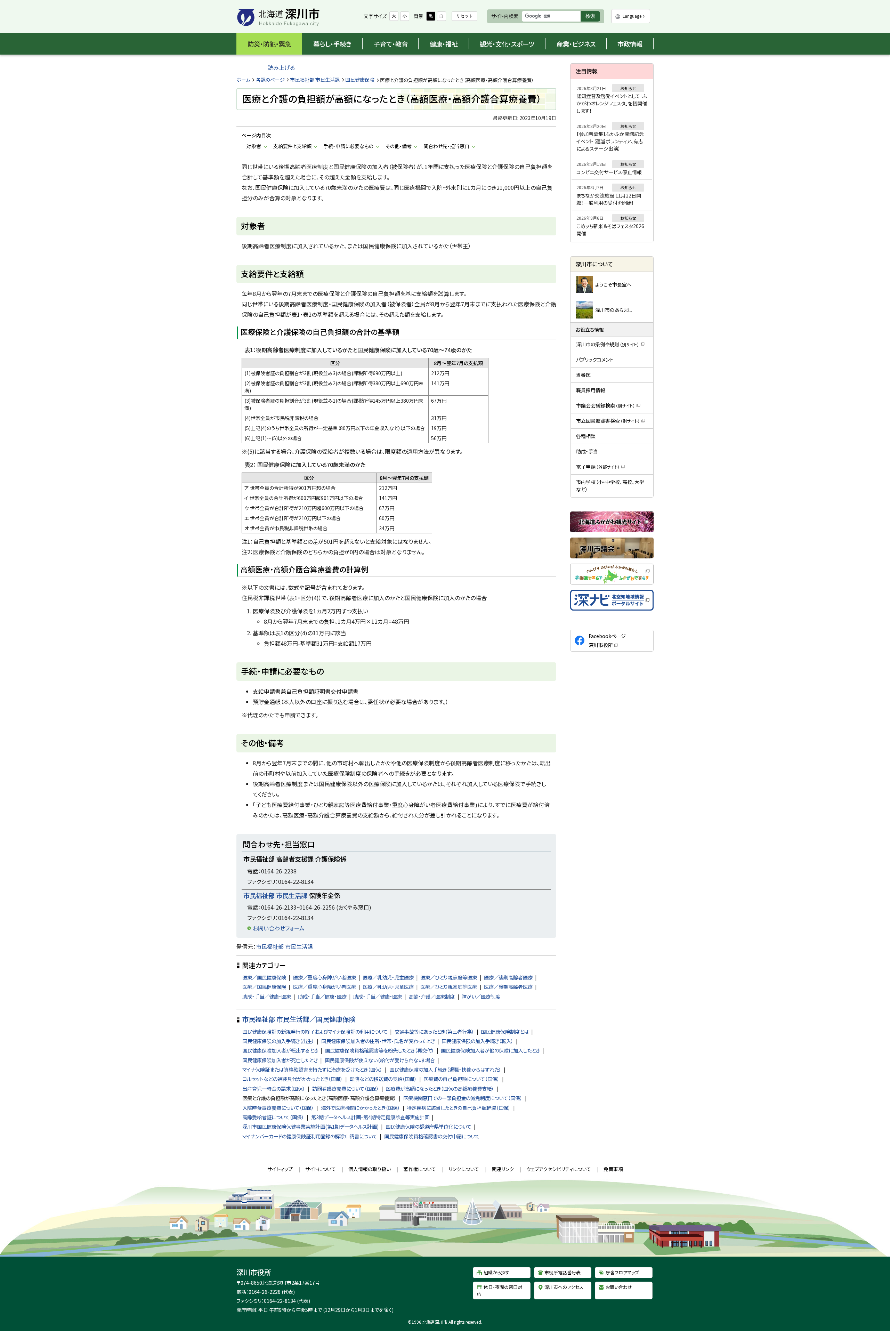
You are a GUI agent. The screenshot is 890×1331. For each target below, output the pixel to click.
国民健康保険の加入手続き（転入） (477, 1040)
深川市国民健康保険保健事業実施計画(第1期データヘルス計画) (310, 1126)
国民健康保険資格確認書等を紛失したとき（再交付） (379, 1050)
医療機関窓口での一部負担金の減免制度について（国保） (463, 1098)
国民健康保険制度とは (505, 1031)
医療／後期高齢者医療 (508, 977)
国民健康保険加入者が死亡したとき (280, 1060)
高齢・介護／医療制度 (431, 996)
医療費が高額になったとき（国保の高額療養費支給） (440, 1088)
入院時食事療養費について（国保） (278, 1107)
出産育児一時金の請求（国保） (273, 1088)
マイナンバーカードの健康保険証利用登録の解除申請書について (309, 1136)
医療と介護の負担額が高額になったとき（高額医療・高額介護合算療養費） (319, 1098)
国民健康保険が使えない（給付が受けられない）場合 (380, 1060)
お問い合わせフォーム (279, 928)
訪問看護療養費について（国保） (345, 1088)
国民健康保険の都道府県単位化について (428, 1126)
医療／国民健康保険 (264, 977)
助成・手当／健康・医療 (266, 996)
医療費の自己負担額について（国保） (461, 1078)
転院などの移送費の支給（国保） (383, 1078)
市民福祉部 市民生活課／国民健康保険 (299, 1019)
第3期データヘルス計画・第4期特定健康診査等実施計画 (370, 1117)
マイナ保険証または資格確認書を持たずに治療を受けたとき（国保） (312, 1069)
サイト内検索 (504, 16)
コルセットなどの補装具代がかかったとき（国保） (292, 1078)
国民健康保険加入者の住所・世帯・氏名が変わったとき (378, 1040)
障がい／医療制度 (481, 996)
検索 (592, 17)
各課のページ (270, 79)
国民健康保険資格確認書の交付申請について (432, 1136)
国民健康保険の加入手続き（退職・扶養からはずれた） (445, 1069)
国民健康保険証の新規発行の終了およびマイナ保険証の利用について (315, 1031)
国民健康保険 (359, 79)
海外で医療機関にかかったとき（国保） (360, 1107)
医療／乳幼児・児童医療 (388, 977)
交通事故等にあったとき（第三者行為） (434, 1031)
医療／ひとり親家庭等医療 (448, 977)
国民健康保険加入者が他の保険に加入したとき (490, 1050)
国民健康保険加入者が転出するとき (280, 1050)
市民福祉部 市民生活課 (315, 79)
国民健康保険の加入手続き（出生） (278, 1040)
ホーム (243, 79)
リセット (464, 16)
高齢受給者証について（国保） (273, 1117)
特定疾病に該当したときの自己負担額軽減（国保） (459, 1107)
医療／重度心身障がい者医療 (324, 977)
